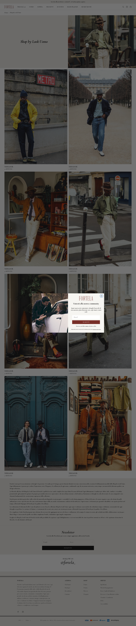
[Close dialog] (101, 295)
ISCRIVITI (86, 322)
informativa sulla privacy (97, 329)
